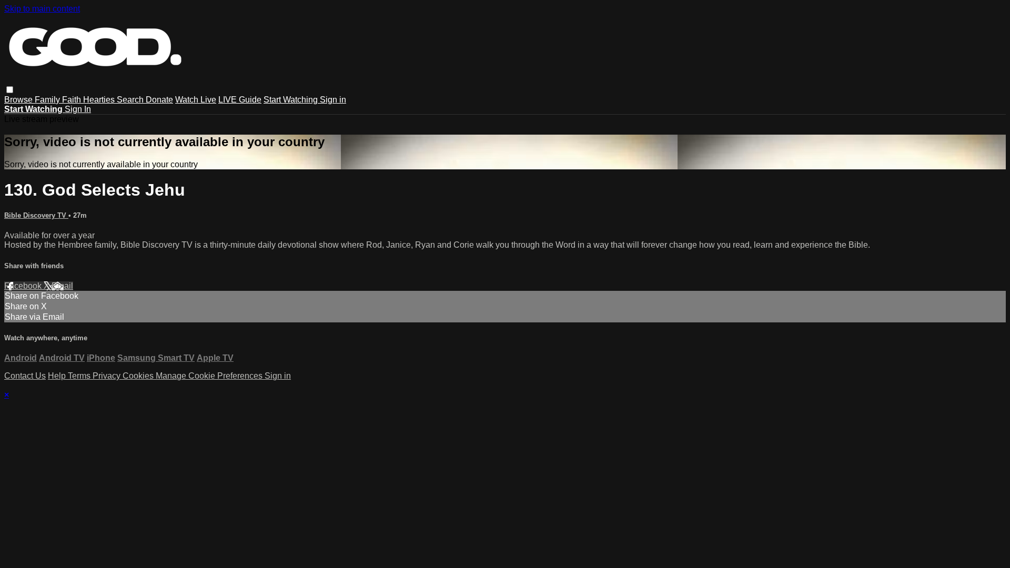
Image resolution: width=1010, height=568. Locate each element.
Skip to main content (42, 8)
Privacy (108, 375)
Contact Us (25, 375)
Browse (19, 99)
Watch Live (195, 99)
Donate (159, 99)
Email (62, 285)
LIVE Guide (239, 99)
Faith (72, 99)
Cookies (139, 375)
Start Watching (292, 99)
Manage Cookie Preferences (210, 375)
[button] (9, 89)
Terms (80, 375)
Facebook (24, 285)
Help (58, 375)
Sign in (333, 99)
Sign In (78, 109)
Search (131, 99)
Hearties (100, 99)
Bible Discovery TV (36, 215)
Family (48, 99)
